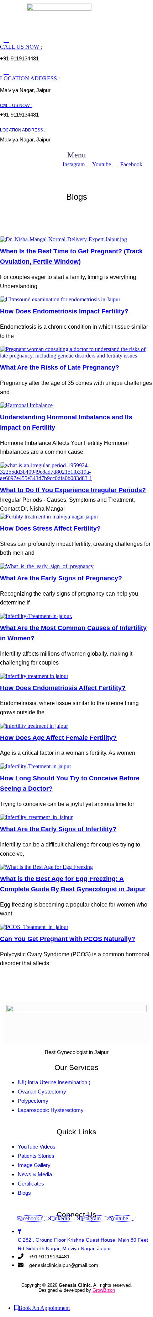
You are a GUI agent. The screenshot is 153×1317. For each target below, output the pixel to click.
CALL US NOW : (21, 47)
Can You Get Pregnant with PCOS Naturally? (67, 938)
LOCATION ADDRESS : (30, 78)
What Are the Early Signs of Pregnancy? (61, 578)
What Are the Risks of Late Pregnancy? (59, 367)
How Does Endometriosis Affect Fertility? (63, 688)
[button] (76, 154)
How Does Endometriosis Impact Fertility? (64, 311)
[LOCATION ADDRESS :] (6, 71)
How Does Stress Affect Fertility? (50, 528)
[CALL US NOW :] (6, 39)
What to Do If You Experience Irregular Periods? (73, 490)
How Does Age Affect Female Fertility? (58, 737)
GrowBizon (104, 1290)
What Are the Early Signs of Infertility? (58, 829)
